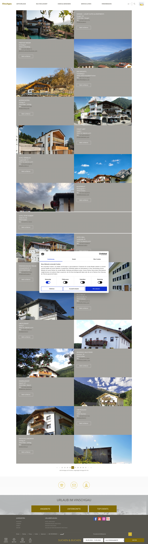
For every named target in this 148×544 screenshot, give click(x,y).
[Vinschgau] (7, 3)
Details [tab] (74, 259)
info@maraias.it (81, 22)
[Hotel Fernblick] (103, 175)
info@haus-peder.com (83, 360)
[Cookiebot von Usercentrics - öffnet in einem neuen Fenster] (100, 254)
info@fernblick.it (24, 166)
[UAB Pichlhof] (45, 427)
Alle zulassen (96, 288)
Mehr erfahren (83, 27)
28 (78, 467)
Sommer (18, 523)
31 (85, 467)
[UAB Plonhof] (103, 341)
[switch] (65, 282)
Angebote (45, 508)
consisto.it (62, 534)
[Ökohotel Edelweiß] (103, 456)
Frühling (18, 521)
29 (80, 467)
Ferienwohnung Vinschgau (53, 523)
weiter (134, 540)
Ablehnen (51, 288)
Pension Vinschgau (50, 525)
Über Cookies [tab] (97, 259)
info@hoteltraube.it (25, 274)
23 (65, 467)
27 (75, 467)
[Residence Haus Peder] (45, 370)
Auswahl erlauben (74, 288)
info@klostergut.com (83, 195)
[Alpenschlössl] (103, 112)
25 (70, 467)
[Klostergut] (45, 204)
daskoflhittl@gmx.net (83, 80)
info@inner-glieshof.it (25, 389)
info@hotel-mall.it (82, 245)
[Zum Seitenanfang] (130, 534)
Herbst (18, 525)
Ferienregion (107, 4)
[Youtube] (99, 519)
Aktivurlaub (21, 4)
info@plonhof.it (23, 332)
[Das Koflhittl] (45, 89)
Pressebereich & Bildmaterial (99, 534)
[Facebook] (95, 519)
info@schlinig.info (24, 108)
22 (62, 467)
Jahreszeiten (20, 518)
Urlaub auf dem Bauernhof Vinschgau (56, 527)
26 (72, 467)
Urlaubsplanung (51, 518)
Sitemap (24, 534)
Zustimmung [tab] (50, 259)
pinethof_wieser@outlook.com (28, 51)
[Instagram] (104, 519)
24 (67, 467)
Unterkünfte (74, 508)
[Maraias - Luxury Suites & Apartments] (45, 31)
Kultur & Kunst (41, 4)
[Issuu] (108, 519)
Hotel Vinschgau (50, 521)
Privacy (30, 534)
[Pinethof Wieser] (103, 60)
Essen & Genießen (64, 4)
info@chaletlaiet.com (83, 137)
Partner (17, 534)
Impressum (43, 534)
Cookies (36, 534)
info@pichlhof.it (81, 418)
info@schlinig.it (23, 447)
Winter (18, 527)
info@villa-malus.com (83, 303)
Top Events (102, 508)
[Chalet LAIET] (45, 144)
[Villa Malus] (45, 312)
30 (83, 467)
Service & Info (86, 4)
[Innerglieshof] (103, 398)
